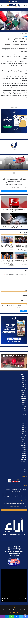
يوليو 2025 (24, 400)
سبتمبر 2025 (23, 396)
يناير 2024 (24, 435)
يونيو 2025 (24, 402)
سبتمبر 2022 (23, 465)
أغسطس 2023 (23, 445)
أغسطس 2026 (23, 374)
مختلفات (20, 33)
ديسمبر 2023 (23, 437)
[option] (14, 162)
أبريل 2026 (24, 382)
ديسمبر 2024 (23, 414)
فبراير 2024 (24, 433)
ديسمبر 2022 (23, 459)
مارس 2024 (24, 431)
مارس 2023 (24, 453)
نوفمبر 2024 (23, 416)
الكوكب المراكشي (17, 491)
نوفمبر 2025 (23, 392)
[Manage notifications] (25, 615)
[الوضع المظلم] (24, 5)
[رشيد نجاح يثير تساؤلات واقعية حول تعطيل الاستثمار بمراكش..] (21, 255)
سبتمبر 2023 (23, 443)
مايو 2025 (24, 404)
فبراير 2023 (24, 455)
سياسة (14, 160)
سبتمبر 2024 (23, 420)
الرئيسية (24, 33)
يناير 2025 (24, 412)
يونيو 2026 (24, 378)
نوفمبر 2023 (23, 439)
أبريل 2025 (24, 406)
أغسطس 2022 (23, 467)
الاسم (25, 290)
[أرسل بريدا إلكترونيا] (21, 44)
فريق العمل (24, 496)
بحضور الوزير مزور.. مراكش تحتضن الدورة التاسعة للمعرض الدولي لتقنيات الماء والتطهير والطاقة (7, 246)
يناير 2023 (24, 457)
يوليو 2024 (24, 423)
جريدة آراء (23, 44)
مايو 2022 (24, 473)
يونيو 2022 (24, 471)
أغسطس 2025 (23, 398)
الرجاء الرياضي (24, 491)
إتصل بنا (4, 609)
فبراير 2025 (24, 410)
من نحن (13, 609)
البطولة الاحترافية (14, 489)
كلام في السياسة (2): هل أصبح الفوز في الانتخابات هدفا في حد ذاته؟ (14, 163)
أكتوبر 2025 (24, 394)
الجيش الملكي (8, 489)
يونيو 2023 (24, 449)
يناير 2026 (24, 388)
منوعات (4, 496)
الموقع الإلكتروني (24, 300)
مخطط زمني (9, 496)
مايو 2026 (24, 380)
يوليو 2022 (24, 469)
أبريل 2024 (24, 429)
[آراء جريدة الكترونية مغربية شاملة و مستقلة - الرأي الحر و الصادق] (13, 5)
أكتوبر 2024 (24, 418)
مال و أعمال (14, 496)
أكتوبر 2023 (24, 441)
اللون (12, 491)
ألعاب (20, 489)
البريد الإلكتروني (24, 295)
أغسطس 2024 (23, 422)
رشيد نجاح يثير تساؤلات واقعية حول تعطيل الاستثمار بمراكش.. (21, 262)
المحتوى (8, 491)
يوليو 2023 (24, 447)
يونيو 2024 (24, 425)
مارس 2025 (24, 408)
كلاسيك (19, 496)
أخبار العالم (24, 489)
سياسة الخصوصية (18, 609)
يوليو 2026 (24, 376)
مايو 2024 (24, 427)
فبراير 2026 (24, 386)
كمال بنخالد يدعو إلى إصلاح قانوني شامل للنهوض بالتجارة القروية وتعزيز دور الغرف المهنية (7, 262)
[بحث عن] (26, 5)
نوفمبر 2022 (23, 461)
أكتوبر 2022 (24, 463)
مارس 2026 (24, 384)
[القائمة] (1, 5)
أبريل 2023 (24, 451)
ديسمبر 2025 (23, 390)
